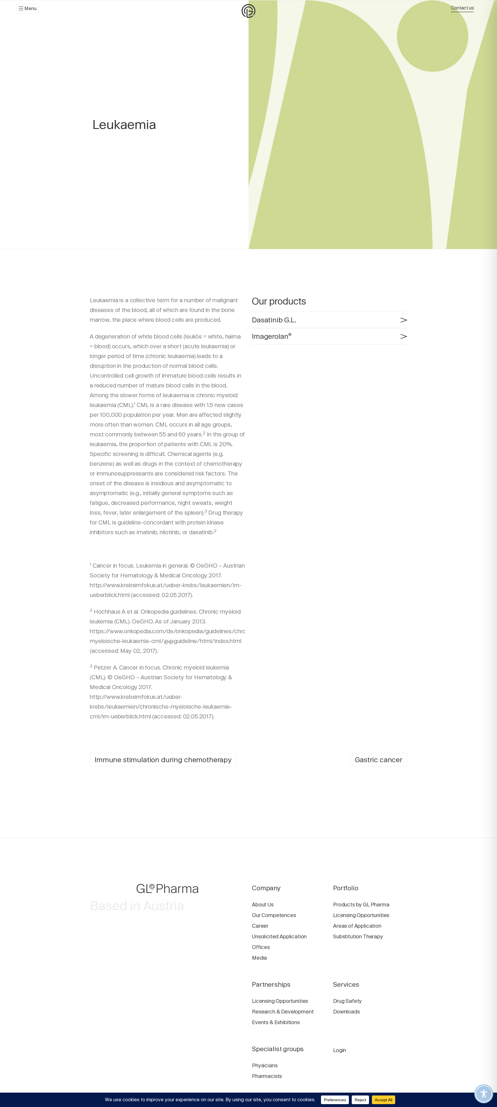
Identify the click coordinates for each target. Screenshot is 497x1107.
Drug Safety (347, 1001)
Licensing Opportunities (361, 915)
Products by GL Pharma (361, 904)
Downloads (346, 1012)
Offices (261, 947)
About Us (263, 904)
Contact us (462, 8)
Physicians (264, 1065)
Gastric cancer (378, 760)
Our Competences (274, 915)
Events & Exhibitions (276, 1022)
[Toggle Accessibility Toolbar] (484, 1094)
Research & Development (283, 1012)
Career (260, 926)
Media (259, 958)
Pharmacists (267, 1076)
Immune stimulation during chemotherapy (163, 760)
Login (339, 1050)
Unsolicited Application (279, 936)
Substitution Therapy (358, 936)
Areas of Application (357, 926)
